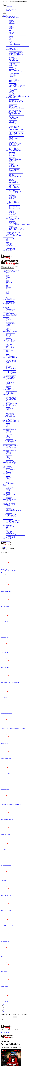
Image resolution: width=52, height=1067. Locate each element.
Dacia (7, 296)
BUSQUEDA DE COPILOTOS (16, 52)
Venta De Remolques (10, 509)
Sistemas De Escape (10, 323)
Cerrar (5, 5)
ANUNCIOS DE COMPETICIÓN (11, 16)
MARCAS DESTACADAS (9, 271)
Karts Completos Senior (11, 400)
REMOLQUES (12, 147)
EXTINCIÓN (12, 94)
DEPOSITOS (12, 64)
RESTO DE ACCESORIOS (15, 95)
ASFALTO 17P (12, 78)
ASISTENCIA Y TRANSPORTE (13, 218)
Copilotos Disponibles (10, 309)
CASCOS (11, 105)
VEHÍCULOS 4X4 (7, 467)
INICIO (5, 15)
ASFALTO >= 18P (13, 79)
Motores (7, 318)
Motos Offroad (9, 488)
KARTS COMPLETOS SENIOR (16, 133)
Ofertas (7, 304)
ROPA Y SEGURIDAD (11, 97)
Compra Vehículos (10, 441)
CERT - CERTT (9, 243)
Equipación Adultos (10, 413)
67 (3, 1011)
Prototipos (8, 426)
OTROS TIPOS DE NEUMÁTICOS (17, 85)
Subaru (7, 283)
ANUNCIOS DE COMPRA (9, 299)
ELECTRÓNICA (12, 59)
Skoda (7, 281)
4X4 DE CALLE (12, 194)
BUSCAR (16, 266)
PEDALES (11, 92)
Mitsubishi (8, 277)
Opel (7, 286)
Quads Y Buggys (9, 471)
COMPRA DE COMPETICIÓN (16, 125)
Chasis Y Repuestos (10, 408)
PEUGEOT (11, 19)
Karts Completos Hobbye (11, 403)
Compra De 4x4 (9, 482)
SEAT (10, 30)
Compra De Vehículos (10, 515)
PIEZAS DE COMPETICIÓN (12, 55)
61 (3, 1004)
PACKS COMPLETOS (14, 99)
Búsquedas (8, 306)
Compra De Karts (10, 418)
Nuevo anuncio (9, 6)
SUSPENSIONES (13, 65)
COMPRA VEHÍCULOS (14, 168)
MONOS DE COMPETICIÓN (15, 100)
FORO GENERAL (10, 238)
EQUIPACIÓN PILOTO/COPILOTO (11, 357)
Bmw (7, 276)
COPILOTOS (6, 308)
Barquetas (8, 423)
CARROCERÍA (12, 63)
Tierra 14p (8, 343)
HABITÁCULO (9, 88)
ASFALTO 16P (12, 76)
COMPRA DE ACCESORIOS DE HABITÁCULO (20, 96)
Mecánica (8, 430)
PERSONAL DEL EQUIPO (12, 49)
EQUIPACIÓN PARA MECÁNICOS (17, 108)
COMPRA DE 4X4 (13, 201)
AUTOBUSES (12, 221)
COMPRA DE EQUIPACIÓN (15, 111)
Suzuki (7, 292)
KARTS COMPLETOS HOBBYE (16, 136)
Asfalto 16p (8, 336)
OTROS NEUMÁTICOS (8, 346)
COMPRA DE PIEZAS (14, 70)
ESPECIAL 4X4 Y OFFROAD (13, 189)
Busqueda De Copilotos (11, 310)
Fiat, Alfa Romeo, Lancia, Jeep (12, 290)
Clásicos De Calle (10, 378)
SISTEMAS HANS (13, 106)
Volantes (8, 352)
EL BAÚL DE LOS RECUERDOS (14, 235)
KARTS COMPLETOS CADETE (16, 131)
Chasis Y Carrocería (10, 432)
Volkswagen (8, 287)
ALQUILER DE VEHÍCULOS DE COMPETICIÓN (17, 46)
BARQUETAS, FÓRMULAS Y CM (11, 420)
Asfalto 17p (8, 338)
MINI (10, 39)
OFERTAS (11, 47)
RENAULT (11, 21)
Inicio (4, 547)
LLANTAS (11, 69)
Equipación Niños (10, 414)
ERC (7, 240)
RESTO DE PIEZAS (13, 145)
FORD (10, 26)
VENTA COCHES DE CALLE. (13, 232)
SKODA (11, 28)
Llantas (7, 330)
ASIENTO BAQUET (13, 89)
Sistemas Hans (9, 366)
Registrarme (8, 10)
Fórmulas (8, 424)
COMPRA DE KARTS (14, 148)
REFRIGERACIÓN (13, 58)
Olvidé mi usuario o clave (11, 9)
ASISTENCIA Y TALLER (9, 503)
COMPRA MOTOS (13, 216)
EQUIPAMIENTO (13, 212)
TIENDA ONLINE (7, 250)
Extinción (8, 355)
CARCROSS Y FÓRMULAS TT (13, 170)
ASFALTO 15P (12, 75)
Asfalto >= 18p (9, 339)
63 (3, 1006)
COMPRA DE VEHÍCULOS (15, 228)
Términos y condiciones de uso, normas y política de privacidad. (14, 1031)
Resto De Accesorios (10, 356)
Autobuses (8, 506)
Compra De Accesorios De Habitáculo (14, 373)
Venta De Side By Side (11, 469)
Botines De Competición (11, 361)
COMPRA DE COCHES (14, 44)
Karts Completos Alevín (11, 397)
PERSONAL (6, 307)
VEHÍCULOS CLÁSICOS (9, 376)
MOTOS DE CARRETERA (15, 208)
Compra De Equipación (11, 375)
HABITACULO (6, 349)
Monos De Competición (11, 360)
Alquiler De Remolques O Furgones (13, 510)
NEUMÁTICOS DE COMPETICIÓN (14, 72)
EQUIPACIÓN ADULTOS (15, 143)
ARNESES (11, 90)
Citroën (7, 273)
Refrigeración (9, 319)
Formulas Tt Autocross (11, 447)
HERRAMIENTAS (13, 227)
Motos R (8, 489)
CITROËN (11, 20)
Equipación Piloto (10, 461)
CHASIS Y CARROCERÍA (15, 159)
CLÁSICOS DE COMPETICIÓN (16, 115)
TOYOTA (11, 36)
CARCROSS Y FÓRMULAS (9, 444)
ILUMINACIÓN (12, 68)
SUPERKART (12, 134)
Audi (7, 297)
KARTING (8, 128)
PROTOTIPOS (12, 155)
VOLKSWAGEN (12, 32)
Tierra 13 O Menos (10, 341)
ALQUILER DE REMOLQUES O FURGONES (19, 224)
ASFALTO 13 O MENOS (14, 73)
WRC (7, 239)
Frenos (7, 328)
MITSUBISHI (12, 23)
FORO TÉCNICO (10, 245)
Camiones (8, 505)
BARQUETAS (12, 152)
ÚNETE (15, 1017)
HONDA (11, 38)
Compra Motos (9, 500)
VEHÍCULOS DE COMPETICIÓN (14, 17)
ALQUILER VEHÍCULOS (9, 302)
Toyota (7, 291)
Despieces (8, 495)
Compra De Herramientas (11, 516)
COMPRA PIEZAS (13, 217)
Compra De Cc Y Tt (10, 463)
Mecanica (8, 407)
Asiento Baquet (9, 350)
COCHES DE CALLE (8, 230)
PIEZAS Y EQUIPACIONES (9, 405)
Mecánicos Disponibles (11, 313)
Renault (7, 275)
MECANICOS (6, 312)
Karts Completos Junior (11, 399)
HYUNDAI (11, 33)
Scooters (8, 492)
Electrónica (8, 320)
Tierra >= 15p (9, 344)
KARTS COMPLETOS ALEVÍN (16, 129)
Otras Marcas (9, 298)
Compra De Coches (10, 301)
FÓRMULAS (12, 153)
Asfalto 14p (8, 334)
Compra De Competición (11, 391)
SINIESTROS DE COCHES (12, 234)
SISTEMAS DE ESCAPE (14, 62)
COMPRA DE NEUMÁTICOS (16, 86)
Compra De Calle (9, 392)
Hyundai (8, 288)
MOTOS (8, 203)
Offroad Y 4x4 (9, 345)
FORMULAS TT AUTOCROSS (16, 173)
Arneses (7, 351)
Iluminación (8, 329)
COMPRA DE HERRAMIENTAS (16, 229)
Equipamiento (9, 497)
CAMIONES (11, 219)
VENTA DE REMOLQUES (15, 223)
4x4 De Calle (9, 472)
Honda (7, 293)
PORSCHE (11, 27)
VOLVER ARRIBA (5, 1032)
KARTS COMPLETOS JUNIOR (16, 132)
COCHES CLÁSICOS (11, 112)
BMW (10, 22)
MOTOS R (11, 207)
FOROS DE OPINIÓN (8, 237)
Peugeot (7, 272)
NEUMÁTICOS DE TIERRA (10, 340)
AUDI (10, 42)
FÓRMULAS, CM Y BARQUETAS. (14, 150)
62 (3, 1005)
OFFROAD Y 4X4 (13, 84)
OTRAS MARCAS (13, 43)
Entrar (7, 7)
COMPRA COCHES (10, 233)
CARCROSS (11, 171)
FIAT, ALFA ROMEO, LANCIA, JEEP (17, 35)
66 (3, 1010)
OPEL (10, 31)
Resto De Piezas (9, 415)
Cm (7, 425)
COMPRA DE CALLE (14, 126)
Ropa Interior (9, 363)
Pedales (7, 354)
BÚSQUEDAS (12, 48)
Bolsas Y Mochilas (10, 367)
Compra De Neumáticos (11, 372)
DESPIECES (11, 211)
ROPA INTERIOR (13, 104)
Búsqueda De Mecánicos (11, 314)
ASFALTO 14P (12, 74)
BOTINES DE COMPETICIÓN (16, 101)
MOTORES (11, 57)
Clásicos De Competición (11, 379)
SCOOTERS (11, 210)
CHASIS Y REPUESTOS (14, 138)
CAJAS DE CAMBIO (13, 60)
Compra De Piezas (10, 371)
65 (3, 1009)
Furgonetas (8, 508)
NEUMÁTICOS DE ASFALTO (10, 331)
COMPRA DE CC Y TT (14, 186)
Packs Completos (9, 359)
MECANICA (12, 137)
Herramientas (9, 513)
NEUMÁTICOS (12, 123)
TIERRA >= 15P (12, 83)
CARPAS (11, 226)
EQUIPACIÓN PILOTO (14, 184)
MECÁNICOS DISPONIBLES (15, 53)
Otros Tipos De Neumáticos (12, 347)
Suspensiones (9, 326)
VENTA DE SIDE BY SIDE (15, 191)
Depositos (8, 325)
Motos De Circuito (10, 487)
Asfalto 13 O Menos (10, 333)
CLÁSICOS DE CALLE (14, 113)
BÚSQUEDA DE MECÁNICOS (16, 54)
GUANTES (11, 102)
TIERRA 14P (12, 81)
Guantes (7, 362)
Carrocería (8, 324)
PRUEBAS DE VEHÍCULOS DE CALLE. (15, 247)
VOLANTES (12, 91)
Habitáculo (8, 386)
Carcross (8, 446)
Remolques (8, 404)
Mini (7, 294)
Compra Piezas (9, 501)
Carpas (7, 511)
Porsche (7, 280)
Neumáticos (8, 388)
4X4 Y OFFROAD (7, 466)
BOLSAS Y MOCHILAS (14, 107)
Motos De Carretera (10, 490)
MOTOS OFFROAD (13, 206)
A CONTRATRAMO (10, 249)
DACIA (10, 41)
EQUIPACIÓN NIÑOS (14, 144)
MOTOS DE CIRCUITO (14, 205)
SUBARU (11, 25)
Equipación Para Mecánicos (12, 368)
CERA (7, 242)
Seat (7, 285)
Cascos (7, 365)
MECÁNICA (12, 157)
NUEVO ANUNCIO (5, 541)
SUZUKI (11, 37)
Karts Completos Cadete (11, 398)
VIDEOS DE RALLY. (11, 248)
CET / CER (8, 244)
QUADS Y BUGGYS (13, 192)
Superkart (8, 402)
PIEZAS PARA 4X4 (7, 473)
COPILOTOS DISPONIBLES (15, 51)
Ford (7, 278)
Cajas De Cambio (10, 322)
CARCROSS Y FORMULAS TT (10, 445)
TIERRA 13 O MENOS (14, 80)
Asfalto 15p (8, 335)
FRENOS (11, 67)
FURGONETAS (12, 222)
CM (9, 154)
